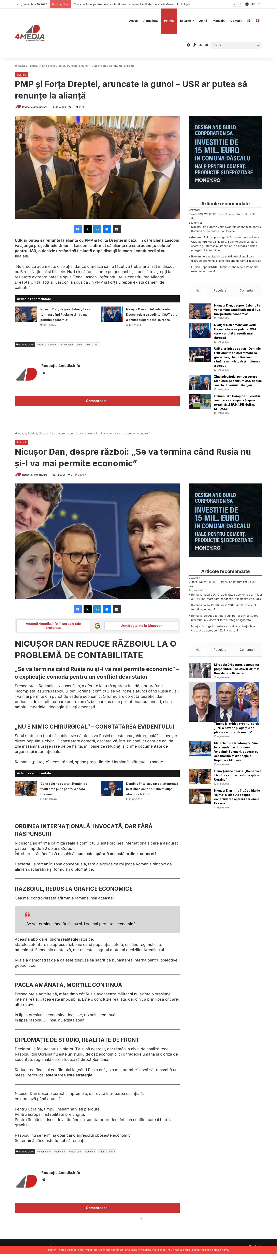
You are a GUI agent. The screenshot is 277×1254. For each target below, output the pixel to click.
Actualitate (150, 20)
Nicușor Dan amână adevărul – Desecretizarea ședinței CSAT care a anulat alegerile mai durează (151, 315)
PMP (88, 344)
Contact (236, 20)
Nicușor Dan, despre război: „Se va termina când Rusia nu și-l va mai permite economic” (65, 315)
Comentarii (248, 290)
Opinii (203, 20)
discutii (52, 344)
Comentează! (97, 401)
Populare (220, 290)
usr (96, 344)
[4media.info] (30, 33)
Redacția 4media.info (34, 106)
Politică (169, 20)
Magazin (219, 20)
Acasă (133, 20)
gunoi (80, 344)
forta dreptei (66, 344)
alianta (40, 344)
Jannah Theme (56, 1249)
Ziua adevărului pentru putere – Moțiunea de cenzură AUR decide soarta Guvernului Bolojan (238, 381)
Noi (197, 290)
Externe (185, 20)
